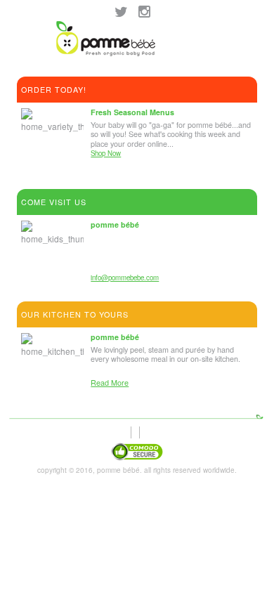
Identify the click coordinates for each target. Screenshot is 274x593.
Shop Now (106, 153)
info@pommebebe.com (125, 277)
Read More (110, 382)
